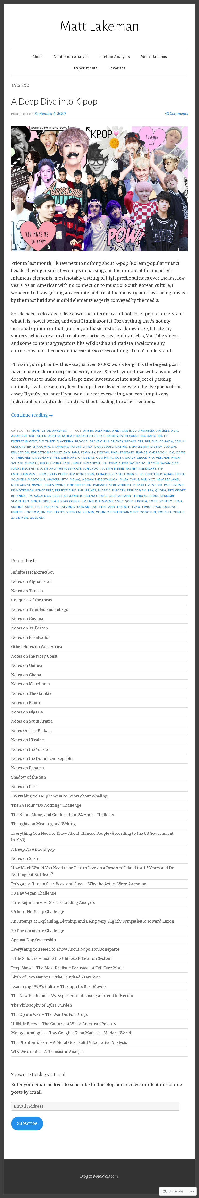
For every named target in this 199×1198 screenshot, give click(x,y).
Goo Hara (104, 457)
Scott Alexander (67, 496)
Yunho (178, 512)
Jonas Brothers (24, 468)
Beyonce (132, 436)
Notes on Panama (27, 768)
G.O (171, 452)
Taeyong (67, 506)
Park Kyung (174, 485)
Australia (57, 436)
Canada (166, 441)
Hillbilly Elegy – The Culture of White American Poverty (63, 1024)
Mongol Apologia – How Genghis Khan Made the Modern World (71, 1033)
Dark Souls (104, 446)
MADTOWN (36, 479)
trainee (123, 506)
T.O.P (38, 506)
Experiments (86, 68)
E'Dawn (170, 446)
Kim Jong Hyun (81, 474)
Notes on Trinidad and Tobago (39, 609)
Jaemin (153, 463)
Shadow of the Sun (28, 777)
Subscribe (27, 1123)
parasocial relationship (114, 485)
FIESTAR (103, 452)
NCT (152, 479)
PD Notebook (22, 490)
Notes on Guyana (27, 618)
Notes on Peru (24, 786)
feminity (88, 452)
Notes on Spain (25, 858)
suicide (17, 506)
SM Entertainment (97, 501)
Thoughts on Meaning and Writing (43, 824)
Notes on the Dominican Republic (42, 758)
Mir (144, 479)
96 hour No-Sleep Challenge (37, 912)
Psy (150, 490)
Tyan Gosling (165, 506)
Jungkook (91, 468)
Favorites (116, 68)
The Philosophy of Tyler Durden (41, 1005)
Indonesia (92, 463)
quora (160, 490)
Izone (112, 463)
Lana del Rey (106, 474)
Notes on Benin (25, 702)
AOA (174, 430)
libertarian (164, 474)
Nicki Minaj (20, 485)
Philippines (87, 490)
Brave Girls (99, 441)
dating (121, 446)
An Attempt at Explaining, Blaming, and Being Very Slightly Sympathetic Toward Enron (92, 921)
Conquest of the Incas (31, 600)
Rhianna (18, 496)
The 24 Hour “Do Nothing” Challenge (46, 805)
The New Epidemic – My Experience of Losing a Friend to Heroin (72, 995)
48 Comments (176, 113)
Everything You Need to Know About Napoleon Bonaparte (65, 949)
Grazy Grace (136, 457)
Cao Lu (180, 441)
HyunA (56, 463)
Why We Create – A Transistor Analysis (48, 1051)
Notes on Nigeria (27, 712)
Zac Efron (19, 517)
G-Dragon (158, 452)
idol (67, 463)
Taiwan (83, 506)
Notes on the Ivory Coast (34, 656)
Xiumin (88, 512)
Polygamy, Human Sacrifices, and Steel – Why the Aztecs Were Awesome (78, 884)
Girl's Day (86, 457)
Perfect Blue (65, 490)
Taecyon (51, 506)
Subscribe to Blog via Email (38, 1074)
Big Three (47, 441)
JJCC (175, 463)
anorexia (146, 430)
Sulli (29, 506)
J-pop (123, 463)
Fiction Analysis (115, 56)
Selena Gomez (96, 496)
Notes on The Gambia (31, 693)
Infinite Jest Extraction (32, 572)
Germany (68, 457)
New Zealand (168, 479)
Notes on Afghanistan (31, 581)
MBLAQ (75, 479)
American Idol (124, 430)
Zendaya (37, 517)
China (87, 446)
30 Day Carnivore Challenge (37, 930)
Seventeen (20, 501)
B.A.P (71, 436)
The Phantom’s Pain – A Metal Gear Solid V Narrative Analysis (69, 1042)
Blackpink (65, 441)
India (77, 463)
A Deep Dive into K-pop (54, 101)
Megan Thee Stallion (100, 479)
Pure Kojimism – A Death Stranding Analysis (53, 902)
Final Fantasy (122, 452)
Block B (81, 441)
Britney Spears (123, 441)
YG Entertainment (122, 512)
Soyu (153, 501)
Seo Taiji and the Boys (128, 496)
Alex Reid (102, 430)
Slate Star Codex (65, 501)
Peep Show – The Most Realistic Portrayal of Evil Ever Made (67, 968)
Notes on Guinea (26, 665)
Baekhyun (115, 436)
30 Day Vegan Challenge (33, 893)
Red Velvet (177, 490)
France (141, 452)
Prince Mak (136, 490)
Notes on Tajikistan (29, 628)
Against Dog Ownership (33, 940)
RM (30, 496)
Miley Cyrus (129, 479)
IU (104, 463)
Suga (178, 501)
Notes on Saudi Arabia (32, 721)
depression (139, 446)
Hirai (44, 463)
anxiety (163, 430)
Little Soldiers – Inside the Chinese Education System (61, 958)
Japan (165, 463)
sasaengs (42, 496)
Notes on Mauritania (30, 684)
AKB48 (88, 430)
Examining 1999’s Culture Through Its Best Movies (59, 986)
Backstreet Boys (90, 436)
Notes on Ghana (26, 675)
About (37, 56)
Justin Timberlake (141, 468)
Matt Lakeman (99, 26)
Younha (165, 512)
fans (75, 452)
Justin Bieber (113, 468)
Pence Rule (44, 490)
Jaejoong (138, 463)
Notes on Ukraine (27, 740)
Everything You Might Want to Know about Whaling (59, 796)
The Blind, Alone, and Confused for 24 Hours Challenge (63, 814)
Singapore (40, 501)
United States (53, 512)
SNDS (119, 501)
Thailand (107, 506)
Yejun (101, 512)
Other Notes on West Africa (36, 646)
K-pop (43, 474)
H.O (151, 457)
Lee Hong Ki (128, 474)
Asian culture (23, 436)
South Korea (136, 501)
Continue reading (32, 415)
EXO (67, 452)
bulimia (151, 441)
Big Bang (148, 436)
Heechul (163, 457)
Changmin (41, 446)
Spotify (165, 501)
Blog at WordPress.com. (99, 1176)
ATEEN (41, 436)
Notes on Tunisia (27, 591)
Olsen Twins (55, 485)
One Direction (79, 485)
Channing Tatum (66, 446)
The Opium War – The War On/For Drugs (49, 1014)
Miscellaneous (154, 56)
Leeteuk (146, 474)
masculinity (57, 479)
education (20, 452)
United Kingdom (25, 512)
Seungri (167, 496)
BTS (140, 441)
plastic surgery (111, 490)
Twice (146, 506)
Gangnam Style (45, 457)
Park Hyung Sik (149, 485)
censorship (21, 446)
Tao (94, 506)
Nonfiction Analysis (72, 56)
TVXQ (136, 506)
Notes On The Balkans (32, 730)
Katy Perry (59, 474)
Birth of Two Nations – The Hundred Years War (55, 977)
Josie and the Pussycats (61, 468)
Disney (156, 446)
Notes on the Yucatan (31, 749)
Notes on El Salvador (30, 637)
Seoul (153, 496)
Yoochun (148, 512)
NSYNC (37, 485)
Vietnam (73, 512)
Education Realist (46, 452)
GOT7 (119, 457)
